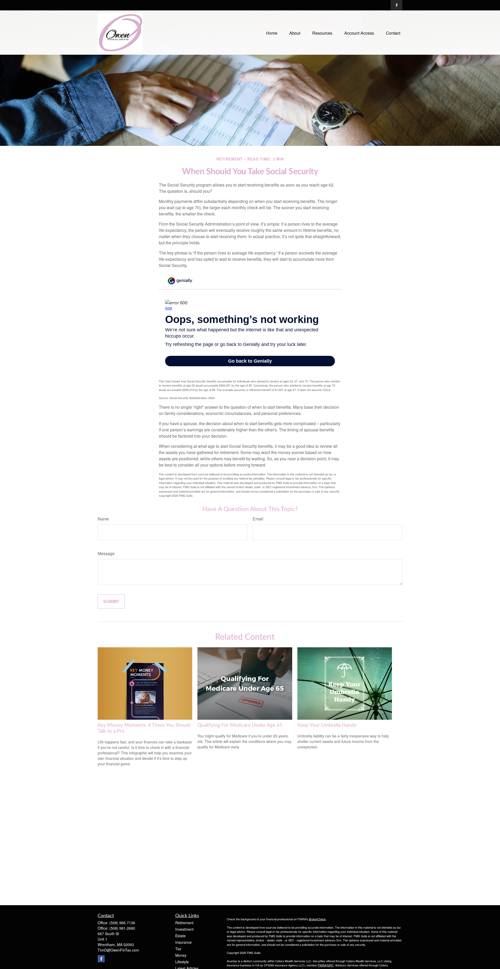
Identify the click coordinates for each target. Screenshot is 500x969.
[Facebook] (396, 5)
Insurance (183, 942)
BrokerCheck (317, 919)
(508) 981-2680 (122, 928)
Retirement (184, 922)
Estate (180, 935)
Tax (178, 948)
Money (180, 955)
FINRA (322, 965)
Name (103, 519)
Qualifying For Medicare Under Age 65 (239, 725)
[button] (271, 32)
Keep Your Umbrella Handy (327, 725)
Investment (184, 929)
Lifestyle (182, 961)
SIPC (330, 965)
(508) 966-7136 (122, 922)
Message (106, 553)
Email (258, 519)
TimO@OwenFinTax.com (118, 950)
